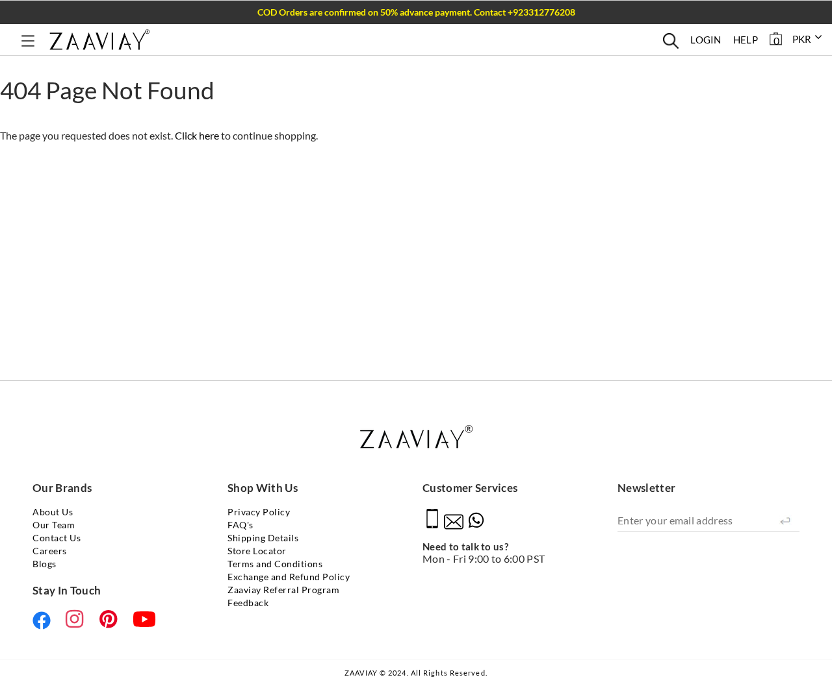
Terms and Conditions (275, 563)
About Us (52, 511)
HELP (745, 39)
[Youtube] (144, 619)
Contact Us (56, 537)
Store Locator (257, 550)
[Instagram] (77, 619)
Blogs (44, 563)
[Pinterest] (111, 619)
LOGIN (706, 39)
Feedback (248, 602)
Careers (49, 550)
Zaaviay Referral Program (283, 589)
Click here (198, 135)
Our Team (53, 524)
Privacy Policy (259, 511)
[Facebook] (44, 620)
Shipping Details (263, 537)
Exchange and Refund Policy (289, 576)
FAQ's (241, 524)
